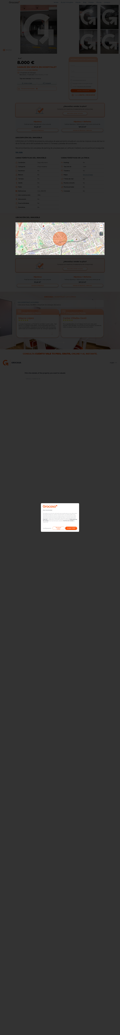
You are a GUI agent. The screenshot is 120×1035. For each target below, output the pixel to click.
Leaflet (88, 254)
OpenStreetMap (95, 254)
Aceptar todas (71, 528)
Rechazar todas (58, 528)
